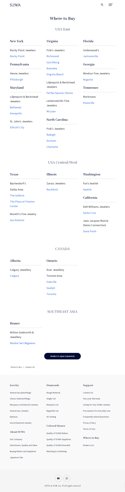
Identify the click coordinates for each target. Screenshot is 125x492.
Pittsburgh (16, 79)
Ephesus (14, 416)
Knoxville (88, 103)
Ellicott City (17, 127)
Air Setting (51, 416)
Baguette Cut (52, 410)
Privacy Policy (89, 422)
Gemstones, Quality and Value (23, 445)
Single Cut (51, 398)
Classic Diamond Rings (20, 398)
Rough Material (53, 392)
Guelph (50, 288)
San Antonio (17, 220)
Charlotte (52, 147)
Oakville (51, 282)
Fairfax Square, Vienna (59, 93)
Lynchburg (52, 62)
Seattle (87, 189)
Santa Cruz (89, 213)
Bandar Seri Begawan (22, 343)
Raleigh (50, 134)
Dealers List (88, 445)
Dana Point (89, 231)
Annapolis (16, 113)
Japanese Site (16, 457)
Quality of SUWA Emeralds (58, 445)
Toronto (51, 294)
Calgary (14, 275)
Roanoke (51, 68)
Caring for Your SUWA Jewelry (96, 404)
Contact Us (88, 392)
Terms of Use (89, 428)
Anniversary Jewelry (19, 410)
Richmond (52, 56)
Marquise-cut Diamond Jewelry (24, 404)
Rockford (52, 189)
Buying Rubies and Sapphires (23, 451)
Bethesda (15, 107)
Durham (51, 140)
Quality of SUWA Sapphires (58, 439)
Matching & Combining (56, 451)
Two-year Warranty (91, 398)
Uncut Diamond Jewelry (21, 422)
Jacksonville (90, 56)
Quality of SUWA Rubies (57, 433)
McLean (51, 111)
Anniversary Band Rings (20, 392)
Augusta (88, 79)
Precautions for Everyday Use (96, 410)
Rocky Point (17, 56)
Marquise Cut (52, 404)
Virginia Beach (55, 74)
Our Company (16, 439)
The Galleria (17, 195)
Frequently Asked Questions (96, 416)
